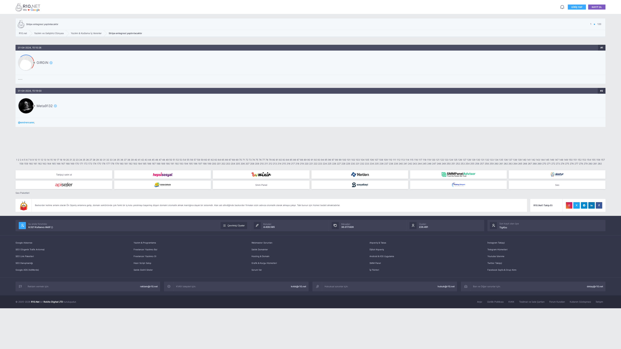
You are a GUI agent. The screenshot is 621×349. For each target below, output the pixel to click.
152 (580, 159)
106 (372, 159)
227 (339, 163)
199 (209, 163)
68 (233, 159)
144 (543, 159)
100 (344, 159)
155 (594, 159)
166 (58, 163)
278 (581, 163)
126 (460, 159)
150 (571, 159)
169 (72, 163)
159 (26, 163)
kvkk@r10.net (298, 286)
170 (77, 163)
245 (424, 163)
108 (381, 159)
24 (80, 159)
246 (429, 163)
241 (405, 163)
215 (284, 163)
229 (348, 163)
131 (483, 159)
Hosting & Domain (260, 256)
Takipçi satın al (64, 174)
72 (247, 159)
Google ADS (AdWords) (27, 270)
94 (322, 159)
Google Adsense (24, 242)
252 (458, 163)
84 (287, 159)
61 (209, 159)
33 (111, 159)
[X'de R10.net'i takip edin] (576, 205)
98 (336, 159)
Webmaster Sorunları (261, 242)
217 (293, 163)
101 (349, 159)
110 (390, 159)
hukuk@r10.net (446, 286)
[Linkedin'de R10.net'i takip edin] (591, 205)
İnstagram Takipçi (496, 242)
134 (496, 159)
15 (51, 159)
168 (68, 163)
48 (163, 159)
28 (94, 159)
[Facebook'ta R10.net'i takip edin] (599, 205)
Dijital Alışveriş (377, 249)
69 (237, 159)
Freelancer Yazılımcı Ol (145, 256)
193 (181, 163)
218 (297, 163)
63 (215, 159)
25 (84, 159)
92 (315, 159)
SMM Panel (375, 263)
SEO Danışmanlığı (24, 263)
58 (198, 159)
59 (202, 159)
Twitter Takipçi (494, 263)
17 (58, 159)
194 (186, 163)
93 (318, 159)
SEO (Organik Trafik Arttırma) (30, 249)
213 (275, 163)
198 (205, 163)
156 (598, 159)
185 (144, 163)
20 (67, 159)
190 (168, 163)
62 (212, 159)
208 (252, 163)
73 (250, 159)
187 (154, 163)
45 (153, 159)
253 (463, 163)
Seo (557, 185)
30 (100, 159)
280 (590, 163)
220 (307, 163)
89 (305, 159)
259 (492, 163)
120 (433, 159)
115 (412, 159)
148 (561, 159)
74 (253, 159)
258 (487, 163)
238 (391, 163)
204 (233, 163)
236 (381, 163)
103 (358, 159)
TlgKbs (503, 227)
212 (270, 163)
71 (244, 159)
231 (358, 163)
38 (128, 159)
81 (277, 159)
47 (160, 159)
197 (200, 163)
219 (302, 163)
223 (320, 163)
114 (407, 159)
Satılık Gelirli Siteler (143, 270)
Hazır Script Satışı (142, 263)
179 (117, 163)
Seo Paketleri (22, 192)
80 (273, 159)
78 (267, 159)
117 (420, 159)
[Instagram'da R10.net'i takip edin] (569, 205)
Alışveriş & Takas (378, 242)
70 (240, 159)
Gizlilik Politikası (495, 301)
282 (600, 163)
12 (42, 159)
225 (329, 163)
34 (114, 159)
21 (71, 159)
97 (333, 159)
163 (44, 163)
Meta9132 (45, 106)
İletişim (599, 301)
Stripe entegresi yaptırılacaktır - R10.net (28, 7)
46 (156, 159)
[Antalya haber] (162, 185)
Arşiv (479, 301)
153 (584, 159)
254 (467, 163)
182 (130, 163)
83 (284, 159)
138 (515, 159)
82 (280, 159)
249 (444, 163)
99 (340, 159)
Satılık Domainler (259, 249)
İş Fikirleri (374, 270)
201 (219, 163)
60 (205, 159)
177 (108, 163)
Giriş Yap (576, 7)
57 (195, 159)
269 (539, 163)
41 (139, 159)
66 (226, 159)
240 (401, 163)
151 (575, 159)
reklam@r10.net (149, 286)
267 (530, 163)
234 (372, 163)
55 (188, 159)
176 (103, 163)
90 (308, 159)
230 (353, 163)
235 (377, 163)
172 (85, 163)
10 (35, 159)
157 (603, 159)
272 (553, 163)
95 (326, 159)
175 (99, 163)
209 (257, 163)
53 (181, 159)
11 (39, 159)
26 (87, 159)
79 (270, 159)
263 (510, 163)
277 (576, 163)
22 (74, 159)
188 (158, 163)
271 (549, 163)
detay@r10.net (595, 286)
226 (334, 163)
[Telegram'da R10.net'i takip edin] (584, 205)
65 (223, 159)
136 (506, 159)
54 (184, 159)
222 (315, 163)
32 (107, 159)
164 (49, 163)
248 (439, 163)
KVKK (511, 301)
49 (167, 159)
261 (501, 163)
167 (63, 163)
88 (301, 159)
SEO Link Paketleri (25, 256)
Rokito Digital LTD (53, 301)
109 (386, 159)
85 (291, 159)
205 (238, 163)
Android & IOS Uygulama (382, 256)
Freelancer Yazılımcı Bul (145, 249)
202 (223, 163)
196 (195, 163)
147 (557, 159)
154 (589, 159)
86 (294, 159)
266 (525, 163)
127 (464, 159)
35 (118, 159)
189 (163, 163)
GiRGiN (42, 63)
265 (520, 163)
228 (343, 163)
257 (482, 163)
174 (94, 163)
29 (97, 159)
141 (529, 159)
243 (415, 163)
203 (228, 163)
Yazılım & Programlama (145, 242)
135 (501, 159)
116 (416, 159)
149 (566, 159)
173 (90, 163)
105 (367, 159)
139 (520, 159)
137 (510, 159)
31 (104, 159)
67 (230, 159)
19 (64, 159)
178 (112, 163)
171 (81, 163)
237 (386, 163)
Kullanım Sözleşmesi (580, 301)
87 (298, 159)
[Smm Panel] (162, 174)
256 (477, 163)
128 (469, 159)
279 (586, 163)
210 (262, 163)
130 (478, 159)
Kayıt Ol (597, 7)
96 (329, 159)
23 (77, 159)
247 (434, 163)
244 (420, 163)
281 (595, 163)
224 (325, 163)
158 (21, 163)
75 (257, 159)
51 (174, 159)
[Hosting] (359, 174)
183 (135, 163)
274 (562, 163)
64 (219, 159)
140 (524, 159)
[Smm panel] (458, 174)
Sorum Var (256, 270)
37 (125, 159)
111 (394, 159)
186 (149, 163)
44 (149, 159)
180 (122, 163)
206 (243, 163)
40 (135, 159)
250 (449, 163)
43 (146, 159)
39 (132, 159)
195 (191, 163)
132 (487, 159)
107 (376, 159)
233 (367, 163)
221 (311, 163)
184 (140, 163)
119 (429, 159)
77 (263, 159)
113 (403, 159)
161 (35, 163)
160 (31, 163)
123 (446, 159)
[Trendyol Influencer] (261, 174)
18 (61, 159)
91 (312, 159)
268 (535, 163)
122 (442, 159)
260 (496, 163)
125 (456, 159)
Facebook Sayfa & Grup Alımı (501, 270)
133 (492, 159)
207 (247, 163)
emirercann (27, 122)
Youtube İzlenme (495, 256)
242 (410, 163)
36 (121, 159)
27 (90, 159)
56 (191, 159)
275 (567, 163)
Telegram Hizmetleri (497, 249)
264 (515, 163)
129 (473, 159)
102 (353, 159)
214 (279, 163)
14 (48, 159)
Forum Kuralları (557, 301)
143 (538, 159)
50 (170, 159)
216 (288, 163)
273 (558, 163)
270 (544, 163)
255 (472, 163)
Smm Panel (261, 185)
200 (214, 163)
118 (424, 159)
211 (266, 163)
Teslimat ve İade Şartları (532, 301)
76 (260, 159)
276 (572, 163)
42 (142, 159)
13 (45, 159)
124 (451, 159)
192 (177, 163)
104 (362, 159)
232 (362, 163)
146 (552, 159)
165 (54, 163)
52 (177, 159)
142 (533, 159)
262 (506, 163)
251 (453, 163)
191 (172, 163)
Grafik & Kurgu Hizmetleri (264, 263)
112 (398, 159)
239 (396, 163)
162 (40, 163)
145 (547, 159)
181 (126, 163)
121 (438, 159)
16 (54, 159)
